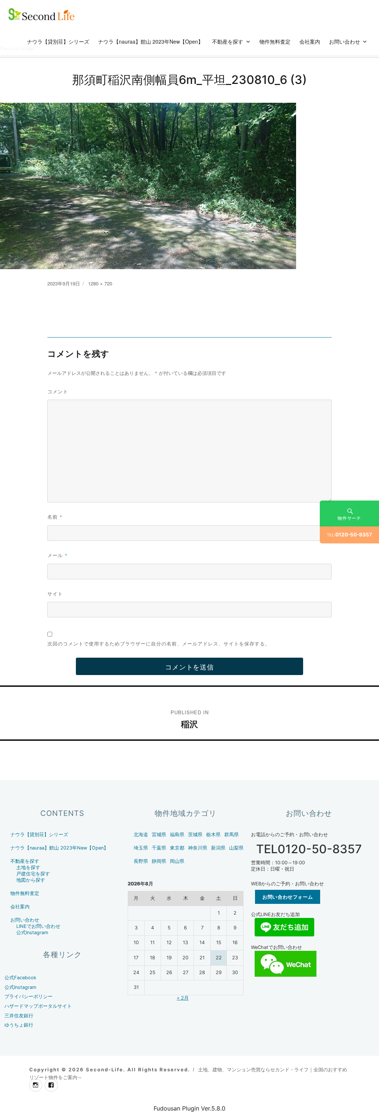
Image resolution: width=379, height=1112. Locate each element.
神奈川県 (197, 848)
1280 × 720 (100, 283)
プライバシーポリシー (28, 996)
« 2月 (183, 998)
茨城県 (195, 834)
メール (57, 555)
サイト (55, 593)
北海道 (141, 834)
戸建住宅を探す (33, 874)
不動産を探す (227, 41)
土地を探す (28, 867)
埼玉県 (141, 848)
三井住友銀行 (18, 1015)
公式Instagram (32, 932)
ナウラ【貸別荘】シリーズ (58, 41)
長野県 (141, 861)
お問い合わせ (344, 41)
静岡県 (159, 861)
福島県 (177, 834)
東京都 (177, 848)
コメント (57, 391)
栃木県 (213, 834)
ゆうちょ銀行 (18, 1025)
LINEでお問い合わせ (38, 926)
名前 (55, 516)
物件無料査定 (275, 41)
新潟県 (218, 848)
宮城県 (159, 834)
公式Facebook (20, 977)
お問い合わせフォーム (287, 897)
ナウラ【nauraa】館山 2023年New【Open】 (150, 41)
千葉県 (159, 848)
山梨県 (236, 848)
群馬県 (231, 834)
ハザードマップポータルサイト (38, 1006)
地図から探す (30, 880)
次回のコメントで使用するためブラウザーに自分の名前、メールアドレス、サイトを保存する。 (158, 643)
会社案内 (309, 41)
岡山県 (177, 861)
